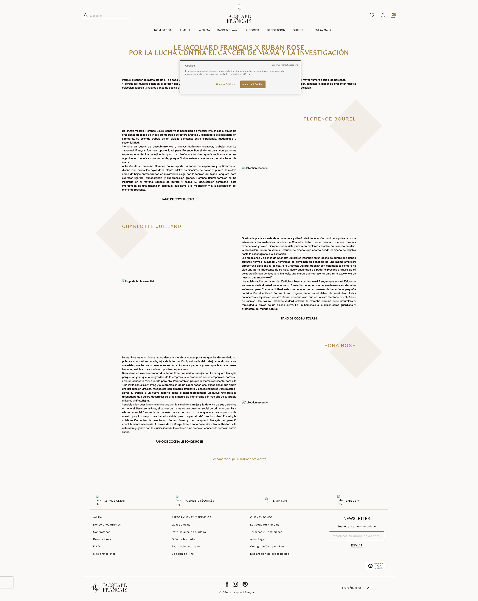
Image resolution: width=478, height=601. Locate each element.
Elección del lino (183, 553)
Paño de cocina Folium (299, 318)
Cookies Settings (225, 84)
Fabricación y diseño (186, 546)
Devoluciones (102, 539)
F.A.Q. (97, 546)
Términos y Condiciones (266, 532)
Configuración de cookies (267, 546)
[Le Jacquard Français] (239, 13)
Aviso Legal (257, 539)
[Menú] (382, 563)
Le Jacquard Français (264, 524)
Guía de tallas (181, 524)
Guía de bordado (183, 539)
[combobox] (109, 15)
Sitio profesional (104, 553)
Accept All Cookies (252, 84)
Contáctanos (101, 532)
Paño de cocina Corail (179, 199)
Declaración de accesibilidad (269, 553)
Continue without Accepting (285, 65)
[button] (383, 15)
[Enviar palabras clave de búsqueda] (86, 15)
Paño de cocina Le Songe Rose (179, 442)
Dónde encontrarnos (107, 524)
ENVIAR (357, 545)
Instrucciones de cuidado (189, 532)
